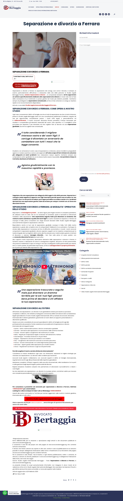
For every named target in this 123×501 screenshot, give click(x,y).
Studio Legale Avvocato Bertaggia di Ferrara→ (41, 105)
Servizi (83, 288)
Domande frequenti (87, 272)
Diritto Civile (89, 229)
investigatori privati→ (29, 213)
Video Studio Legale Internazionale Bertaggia (95, 292)
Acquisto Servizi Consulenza (90, 255)
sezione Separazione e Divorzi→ (35, 95)
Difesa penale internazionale (93, 203)
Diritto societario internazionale (95, 203)
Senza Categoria (90, 212)
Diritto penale (104, 238)
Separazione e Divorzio (88, 285)
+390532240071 (28, 86)
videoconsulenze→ (37, 402)
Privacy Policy (57, 498)
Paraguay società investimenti (95, 223)
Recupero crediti (97, 229)
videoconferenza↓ (20, 120)
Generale (84, 275)
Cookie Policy (66, 498)
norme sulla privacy (103, 174)
